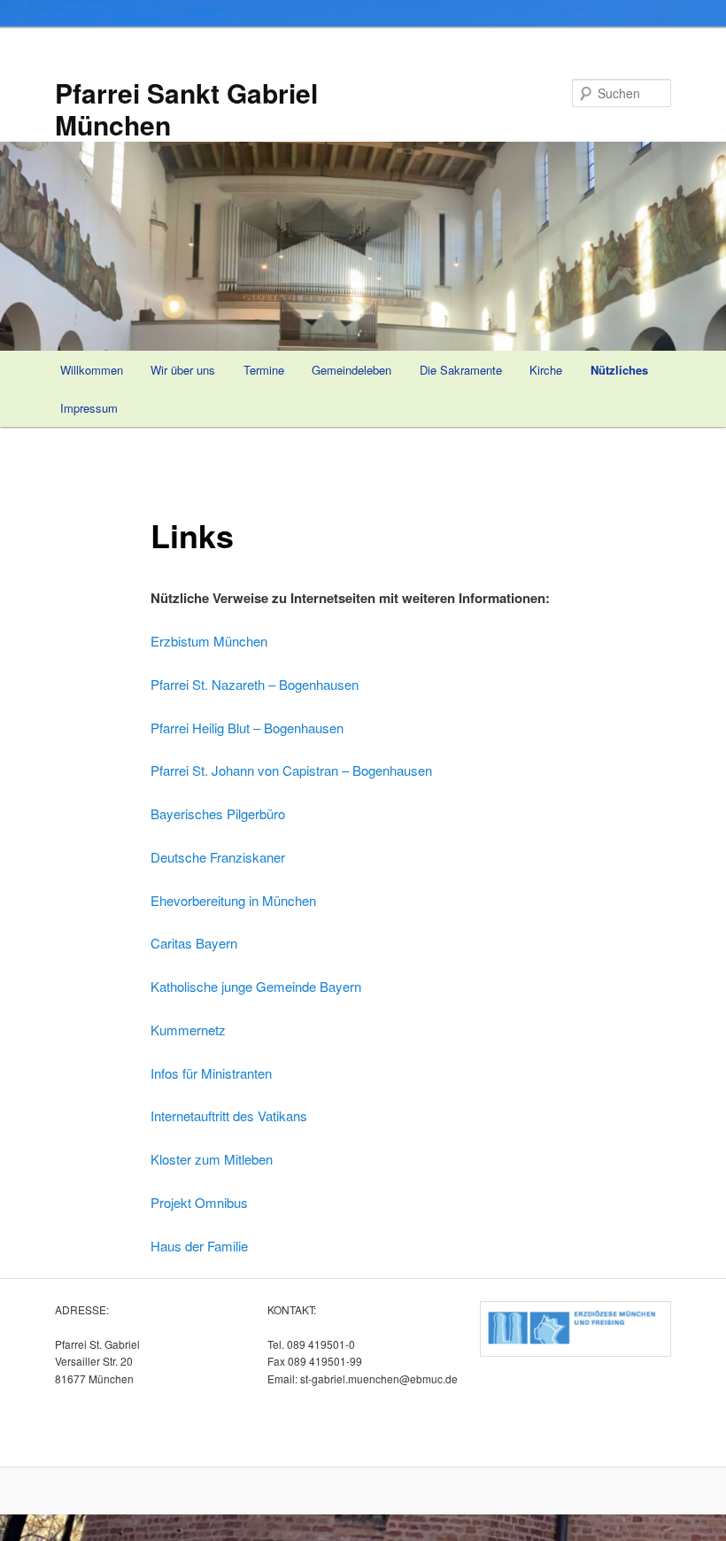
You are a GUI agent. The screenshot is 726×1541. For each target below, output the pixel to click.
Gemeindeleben (351, 369)
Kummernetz (188, 1029)
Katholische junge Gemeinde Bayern (256, 986)
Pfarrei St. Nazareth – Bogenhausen (255, 684)
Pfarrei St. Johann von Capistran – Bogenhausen (291, 770)
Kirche (545, 369)
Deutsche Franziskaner (218, 857)
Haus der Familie (199, 1245)
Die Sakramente (461, 369)
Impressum (89, 407)
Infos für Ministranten (211, 1073)
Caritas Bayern (194, 942)
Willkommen (91, 369)
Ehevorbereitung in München (233, 900)
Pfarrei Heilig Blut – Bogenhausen (247, 727)
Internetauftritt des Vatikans (229, 1115)
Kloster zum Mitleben (212, 1159)
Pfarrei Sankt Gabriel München (186, 108)
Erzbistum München (209, 640)
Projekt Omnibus (199, 1202)
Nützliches (619, 369)
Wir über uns (183, 369)
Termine (263, 369)
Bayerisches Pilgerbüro (218, 813)
